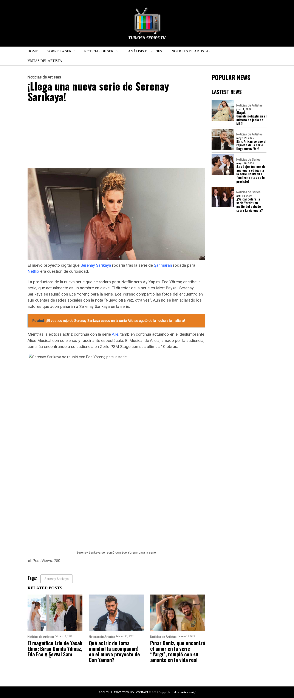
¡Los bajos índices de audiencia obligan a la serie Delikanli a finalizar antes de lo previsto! (251, 174)
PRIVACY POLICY (124, 692)
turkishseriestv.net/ (183, 692)
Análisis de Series (145, 51)
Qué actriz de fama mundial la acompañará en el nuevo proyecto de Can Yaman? (114, 651)
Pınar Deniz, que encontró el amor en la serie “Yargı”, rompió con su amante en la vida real (177, 651)
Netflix (33, 271)
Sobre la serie (61, 51)
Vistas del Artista (45, 61)
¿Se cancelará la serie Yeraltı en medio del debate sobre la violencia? (249, 204)
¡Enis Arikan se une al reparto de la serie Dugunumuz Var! (251, 145)
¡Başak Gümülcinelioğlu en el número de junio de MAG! (251, 118)
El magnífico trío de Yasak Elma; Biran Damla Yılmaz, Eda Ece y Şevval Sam (55, 648)
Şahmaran (163, 265)
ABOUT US (105, 692)
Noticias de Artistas (191, 51)
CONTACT (142, 692)
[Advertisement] (116, 136)
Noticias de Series (101, 51)
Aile (115, 334)
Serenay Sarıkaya (95, 265)
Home (33, 51)
